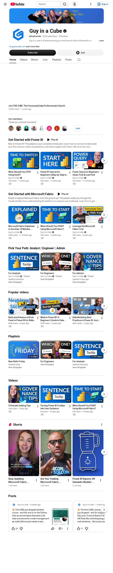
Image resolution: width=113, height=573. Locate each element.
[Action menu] (68, 529)
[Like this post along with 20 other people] (13, 528)
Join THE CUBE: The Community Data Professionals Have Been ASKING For (37, 106)
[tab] (12, 59)
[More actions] (38, 173)
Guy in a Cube (13, 178)
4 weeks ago (35, 505)
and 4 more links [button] (32, 47)
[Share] (53, 529)
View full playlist (15, 282)
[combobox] (49, 4)
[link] (40, 517)
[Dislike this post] (21, 528)
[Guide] (5, 4)
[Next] (104, 161)
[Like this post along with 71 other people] (78, 528)
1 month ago (100, 505)
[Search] (64, 4)
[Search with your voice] (75, 4)
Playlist (27, 276)
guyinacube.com (18, 47)
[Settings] (91, 4)
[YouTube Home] (17, 4)
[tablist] (56, 59)
